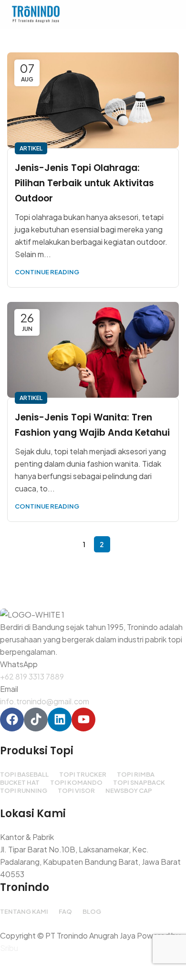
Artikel (31, 148)
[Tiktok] (36, 719)
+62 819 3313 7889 (32, 676)
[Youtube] (83, 719)
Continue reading (47, 272)
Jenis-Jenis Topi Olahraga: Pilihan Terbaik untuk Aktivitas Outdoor (84, 183)
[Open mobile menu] (175, 14)
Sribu (9, 948)
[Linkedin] (60, 719)
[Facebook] (12, 719)
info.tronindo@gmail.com (44, 701)
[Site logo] (35, 13)
